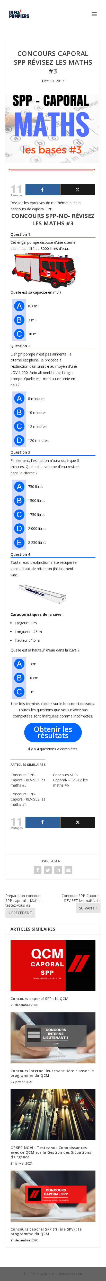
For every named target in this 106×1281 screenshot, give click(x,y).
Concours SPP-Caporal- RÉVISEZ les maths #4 (28, 799)
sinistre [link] (43, 366)
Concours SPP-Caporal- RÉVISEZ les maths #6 (70, 780)
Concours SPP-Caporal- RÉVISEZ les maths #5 (28, 780)
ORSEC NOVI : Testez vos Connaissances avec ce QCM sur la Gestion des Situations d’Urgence (51, 1152)
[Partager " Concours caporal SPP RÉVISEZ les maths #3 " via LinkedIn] (58, 870)
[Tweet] (77, 189)
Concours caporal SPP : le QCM (40, 998)
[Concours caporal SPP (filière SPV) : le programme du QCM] (53, 1195)
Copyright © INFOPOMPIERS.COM (59, 1274)
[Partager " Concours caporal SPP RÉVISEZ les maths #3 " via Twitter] (48, 870)
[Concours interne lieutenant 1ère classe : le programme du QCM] (53, 1037)
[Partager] (42, 189)
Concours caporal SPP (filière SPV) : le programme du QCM (46, 1231)
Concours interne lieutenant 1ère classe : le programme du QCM (52, 1073)
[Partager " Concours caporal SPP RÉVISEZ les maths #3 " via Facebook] (37, 870)
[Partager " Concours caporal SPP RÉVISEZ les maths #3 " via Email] (68, 870)
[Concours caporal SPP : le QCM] (53, 965)
